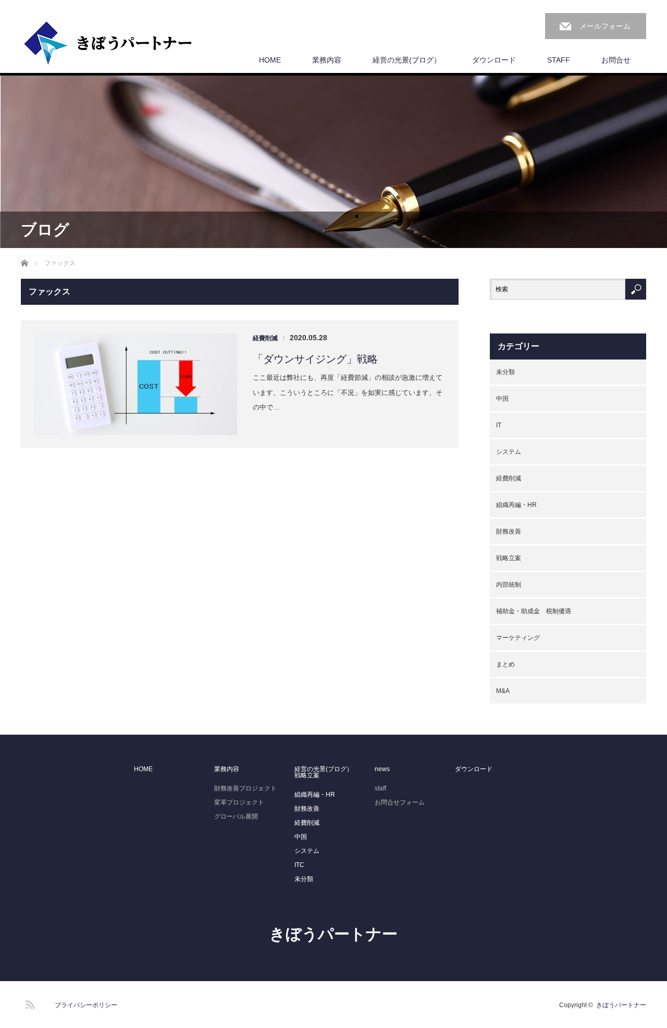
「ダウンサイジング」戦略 (315, 359)
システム (508, 451)
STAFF (558, 60)
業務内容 (326, 60)
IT (498, 425)
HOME (270, 60)
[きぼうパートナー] (108, 44)
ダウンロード (494, 60)
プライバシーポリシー (86, 1005)
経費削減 (265, 338)
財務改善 (508, 531)
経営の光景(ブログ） (407, 60)
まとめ (505, 664)
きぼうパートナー (333, 934)
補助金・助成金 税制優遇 (533, 611)
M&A (503, 691)
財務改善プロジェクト (245, 788)
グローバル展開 (236, 816)
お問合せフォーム (400, 802)
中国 (502, 398)
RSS (28, 1003)
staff (380, 788)
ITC (299, 865)
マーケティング (518, 637)
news (382, 769)
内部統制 (508, 584)
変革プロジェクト (239, 802)
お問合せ (616, 60)
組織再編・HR (516, 505)
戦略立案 (508, 558)
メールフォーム (605, 26)
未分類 (505, 372)
